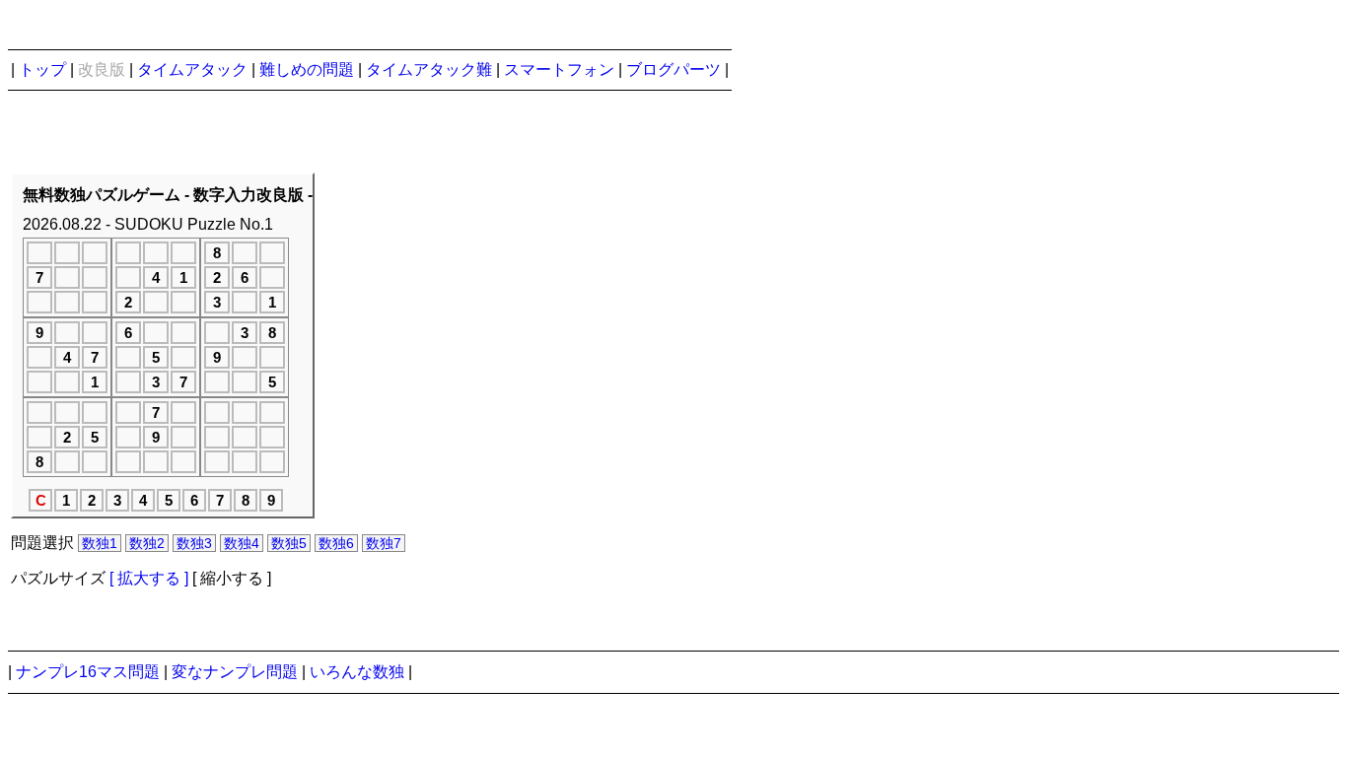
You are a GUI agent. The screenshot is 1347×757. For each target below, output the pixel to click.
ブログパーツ (673, 69)
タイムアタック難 (429, 69)
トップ (42, 69)
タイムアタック (192, 69)
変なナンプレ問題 (235, 671)
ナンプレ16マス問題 (88, 671)
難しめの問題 (306, 69)
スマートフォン (559, 69)
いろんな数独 (357, 671)
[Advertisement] (643, 380)
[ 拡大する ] (148, 578)
